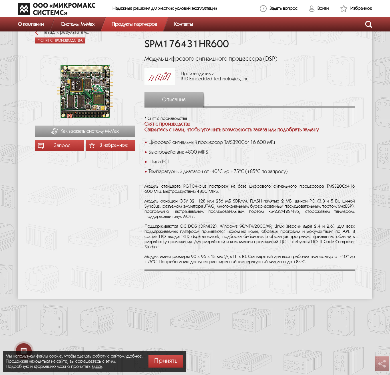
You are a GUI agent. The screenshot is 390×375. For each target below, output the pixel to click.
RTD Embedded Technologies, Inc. (215, 79)
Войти (323, 8)
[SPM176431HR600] (85, 92)
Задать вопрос (283, 8)
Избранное (361, 8)
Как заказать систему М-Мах (90, 131)
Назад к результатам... (66, 32)
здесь (97, 366)
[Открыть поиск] (368, 24)
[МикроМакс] (56, 9)
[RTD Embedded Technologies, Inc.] (162, 76)
